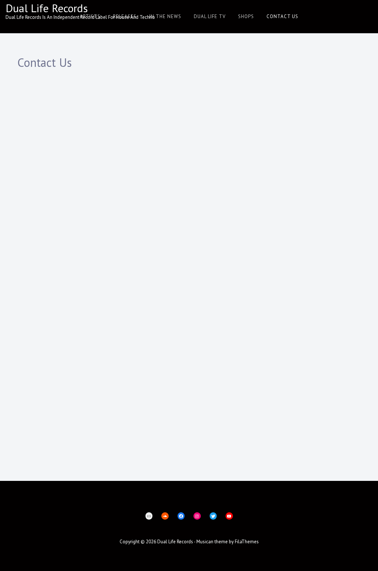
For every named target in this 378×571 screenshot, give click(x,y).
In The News (165, 16)
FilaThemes (247, 541)
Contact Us (282, 16)
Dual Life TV (210, 16)
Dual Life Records (47, 8)
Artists (90, 16)
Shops (246, 16)
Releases (125, 16)
